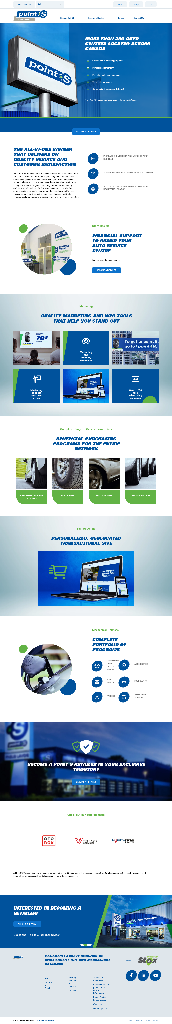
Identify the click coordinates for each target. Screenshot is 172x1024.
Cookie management (101, 1006)
